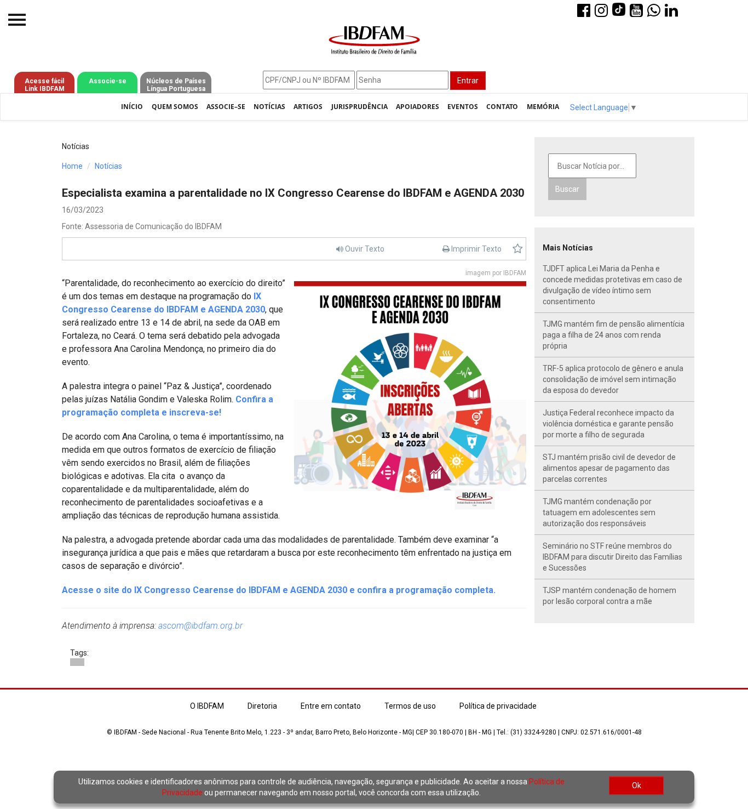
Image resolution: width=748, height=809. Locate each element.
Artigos (308, 106)
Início (132, 106)
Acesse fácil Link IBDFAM (45, 85)
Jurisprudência (359, 106)
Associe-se (107, 81)
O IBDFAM (207, 706)
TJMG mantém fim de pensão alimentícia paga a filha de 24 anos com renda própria (613, 335)
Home (72, 166)
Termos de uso (410, 706)
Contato (502, 106)
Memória (543, 106)
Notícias (269, 106)
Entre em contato (331, 706)
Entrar (468, 80)
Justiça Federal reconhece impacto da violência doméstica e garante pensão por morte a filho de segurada (608, 423)
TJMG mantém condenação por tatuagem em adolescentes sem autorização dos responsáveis (599, 512)
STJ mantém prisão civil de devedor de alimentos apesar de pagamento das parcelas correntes (609, 468)
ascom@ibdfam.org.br (200, 625)
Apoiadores (417, 106)
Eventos (462, 106)
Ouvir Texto (363, 248)
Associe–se (225, 106)
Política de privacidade (498, 706)
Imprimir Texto (476, 248)
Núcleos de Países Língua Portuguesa (176, 85)
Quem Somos (175, 106)
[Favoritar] (518, 249)
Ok (636, 785)
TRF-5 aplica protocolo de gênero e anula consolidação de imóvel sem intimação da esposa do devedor (613, 379)
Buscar (567, 189)
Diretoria (262, 706)
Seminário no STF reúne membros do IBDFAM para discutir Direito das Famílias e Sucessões (612, 557)
